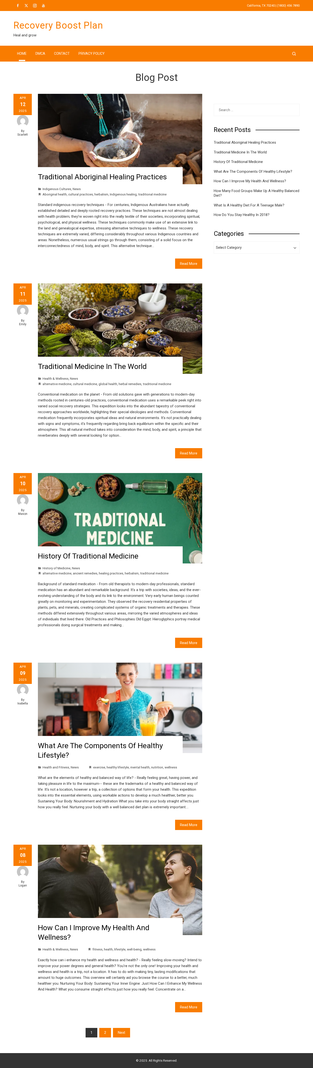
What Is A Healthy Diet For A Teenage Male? (249, 205)
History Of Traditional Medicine (88, 556)
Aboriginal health (55, 194)
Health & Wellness (55, 378)
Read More (188, 263)
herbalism (101, 194)
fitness (97, 949)
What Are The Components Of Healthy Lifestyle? (253, 171)
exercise (99, 767)
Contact (62, 53)
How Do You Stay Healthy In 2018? (241, 215)
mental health (140, 767)
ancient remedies (85, 573)
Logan (23, 885)
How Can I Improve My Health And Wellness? (250, 181)
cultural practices (80, 194)
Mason (22, 514)
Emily (22, 324)
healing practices (111, 573)
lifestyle (119, 949)
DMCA (40, 53)
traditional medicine (152, 194)
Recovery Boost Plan (58, 25)
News (77, 189)
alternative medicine (57, 384)
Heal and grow (24, 35)
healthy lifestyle (118, 767)
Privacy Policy (91, 53)
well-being (134, 949)
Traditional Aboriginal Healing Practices (102, 177)
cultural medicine (85, 384)
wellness (171, 767)
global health (108, 384)
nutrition (157, 767)
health (108, 949)
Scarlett (22, 134)
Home (22, 53)
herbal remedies (130, 384)
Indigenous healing (123, 194)
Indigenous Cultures (57, 189)
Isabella (22, 703)
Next (121, 1032)
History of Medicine (56, 568)
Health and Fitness (56, 767)
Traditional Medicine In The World (92, 366)
